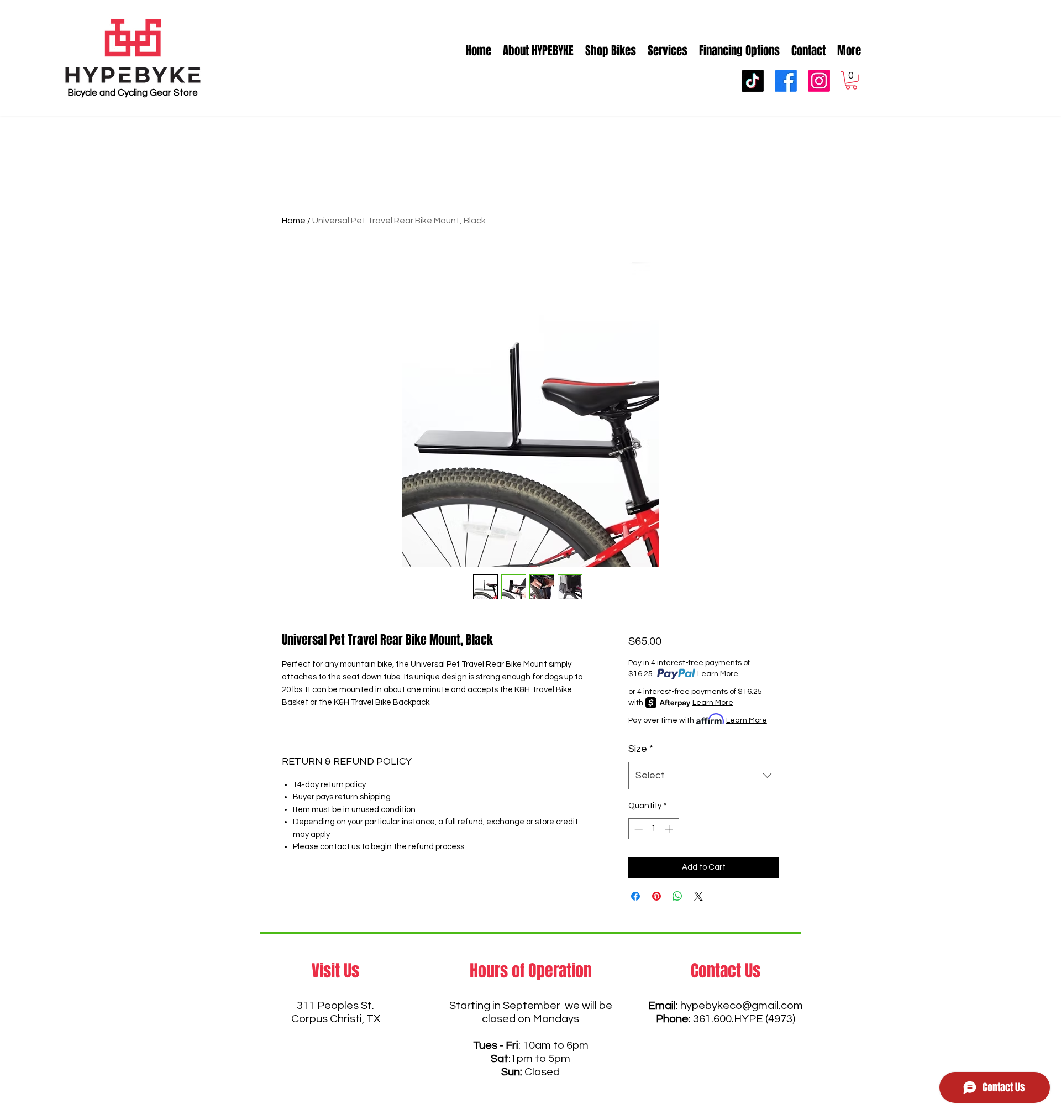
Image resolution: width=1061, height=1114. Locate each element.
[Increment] (670, 829)
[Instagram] (819, 81)
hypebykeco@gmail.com (741, 1005)
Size (640, 749)
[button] (851, 80)
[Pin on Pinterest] (656, 896)
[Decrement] (637, 829)
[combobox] (703, 775)
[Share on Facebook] (635, 896)
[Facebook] (786, 81)
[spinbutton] (653, 829)
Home (294, 220)
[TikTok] (753, 81)
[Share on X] (698, 896)
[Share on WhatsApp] (677, 896)
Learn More (717, 674)
